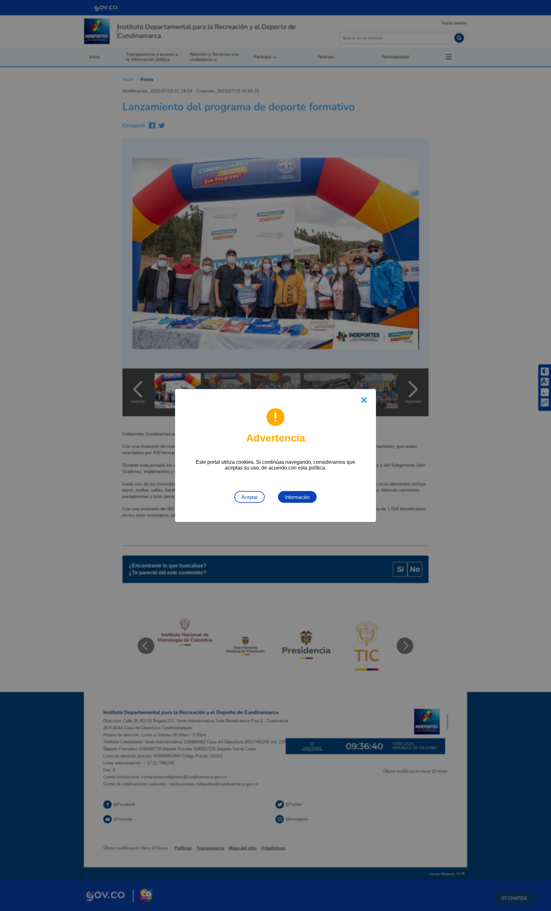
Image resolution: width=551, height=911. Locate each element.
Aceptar (249, 497)
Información (297, 497)
